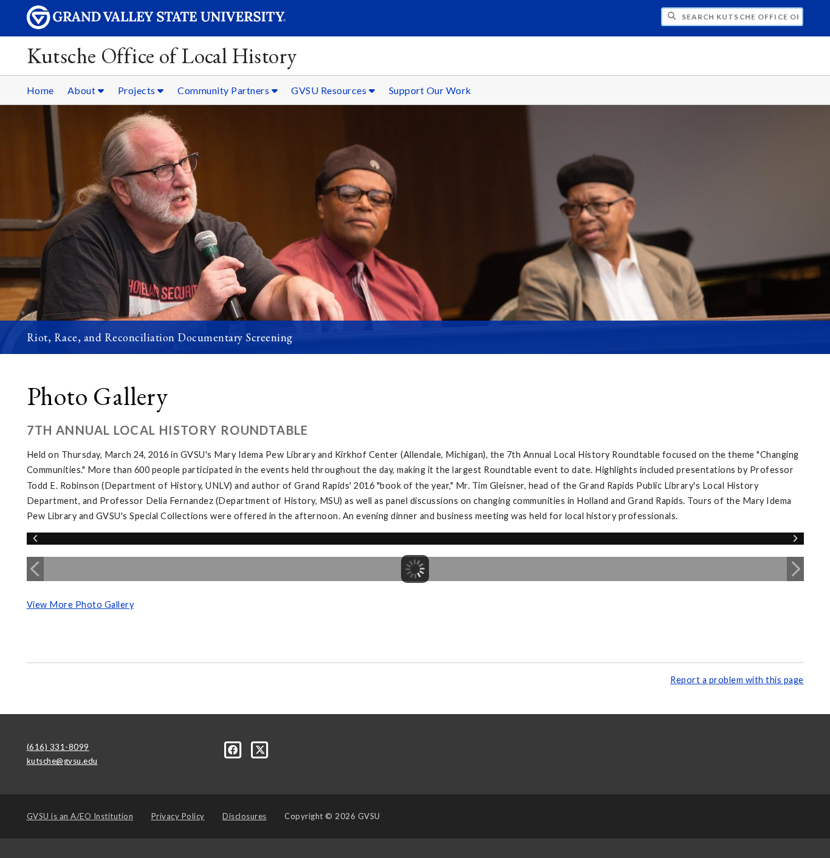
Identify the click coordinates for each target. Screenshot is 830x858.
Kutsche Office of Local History (162, 55)
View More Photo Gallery (80, 604)
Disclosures (244, 816)
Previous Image (35, 569)
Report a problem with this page (737, 680)
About (82, 90)
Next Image (795, 569)
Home (40, 90)
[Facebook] (234, 749)
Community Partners (224, 90)
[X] (260, 749)
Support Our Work (430, 90)
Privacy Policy (178, 816)
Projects (138, 90)
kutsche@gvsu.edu (62, 761)
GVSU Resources (330, 90)
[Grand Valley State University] (156, 26)
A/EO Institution (80, 816)
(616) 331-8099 (58, 747)
